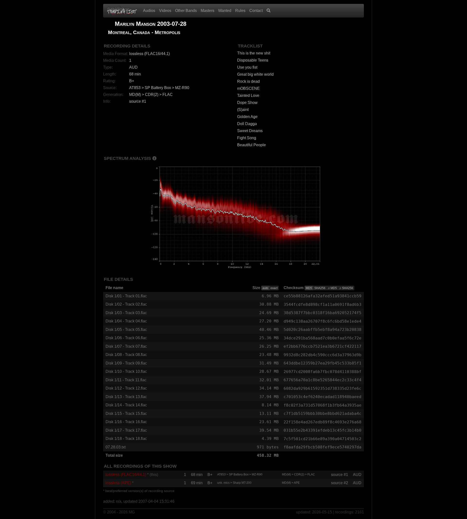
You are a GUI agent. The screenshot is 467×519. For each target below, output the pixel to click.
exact (274, 288)
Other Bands (186, 11)
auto (265, 288)
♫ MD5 (332, 288)
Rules (240, 11)
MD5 (309, 288)
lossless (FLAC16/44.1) (126, 475)
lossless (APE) (118, 483)
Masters (207, 11)
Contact (256, 11)
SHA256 (319, 288)
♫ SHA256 (346, 288)
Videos (165, 11)
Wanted (224, 11)
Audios (149, 11)
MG (132, 512)
